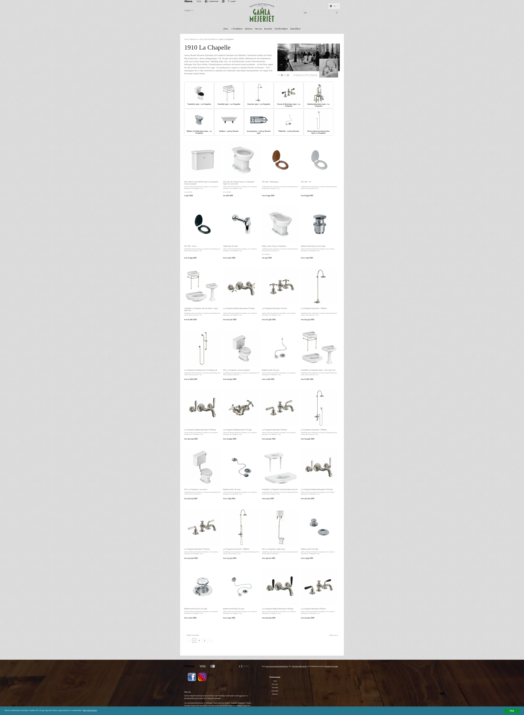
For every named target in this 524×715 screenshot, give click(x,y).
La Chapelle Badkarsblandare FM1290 (200, 430)
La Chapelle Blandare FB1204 (313, 609)
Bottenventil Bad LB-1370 (233, 609)
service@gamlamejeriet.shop (277, 666)
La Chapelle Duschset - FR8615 (314, 430)
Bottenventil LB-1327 (270, 370)
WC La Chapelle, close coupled (236, 370)
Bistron (248, 28)
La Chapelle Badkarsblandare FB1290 (277, 609)
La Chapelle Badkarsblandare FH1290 (239, 308)
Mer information (90, 710)
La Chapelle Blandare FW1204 (197, 549)
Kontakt (268, 28)
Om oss (258, 28)
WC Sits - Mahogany (270, 182)
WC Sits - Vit (306, 182)
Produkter (238, 28)
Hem (225, 28)
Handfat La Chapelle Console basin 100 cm (280, 489)
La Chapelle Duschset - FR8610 (314, 308)
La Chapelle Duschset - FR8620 (236, 549)
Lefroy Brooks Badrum (208, 39)
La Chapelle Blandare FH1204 (274, 308)
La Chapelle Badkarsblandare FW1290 (317, 489)
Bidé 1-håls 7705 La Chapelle (274, 246)
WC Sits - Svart (190, 246)
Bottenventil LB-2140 (232, 489)
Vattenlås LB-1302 (230, 246)
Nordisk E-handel (331, 666)
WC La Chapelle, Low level (195, 489)
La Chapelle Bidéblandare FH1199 (237, 430)
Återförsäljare (281, 28)
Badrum (193, 39)
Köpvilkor (275, 691)
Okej (512, 711)
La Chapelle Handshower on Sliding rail (200, 370)
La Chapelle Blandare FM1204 (274, 430)
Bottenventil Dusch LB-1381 (195, 609)
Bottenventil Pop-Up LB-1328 (313, 246)
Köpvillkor (295, 28)
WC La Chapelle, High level (273, 549)
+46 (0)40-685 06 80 (299, 666)
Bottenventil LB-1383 (309, 549)
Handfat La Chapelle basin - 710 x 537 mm (318, 370)
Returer (275, 694)
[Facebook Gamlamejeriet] (192, 677)
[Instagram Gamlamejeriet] (202, 677)
